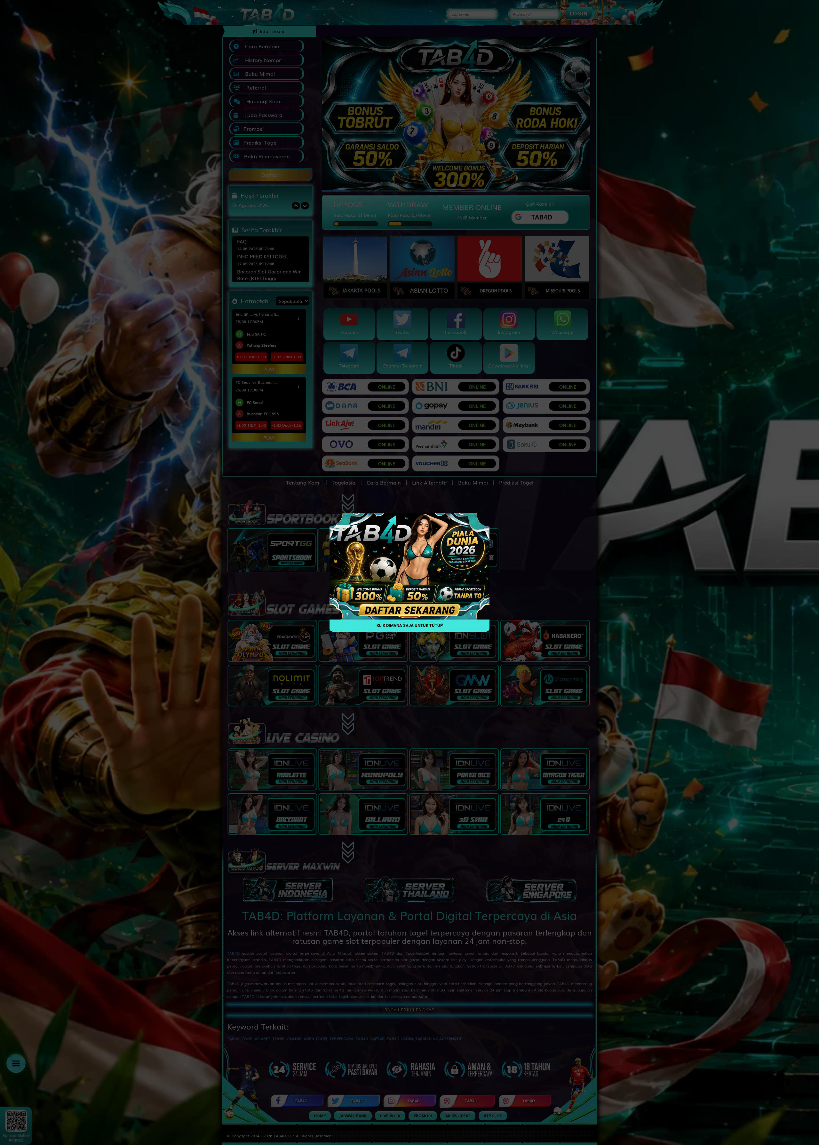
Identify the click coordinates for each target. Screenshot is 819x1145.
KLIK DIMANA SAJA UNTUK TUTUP (410, 625)
